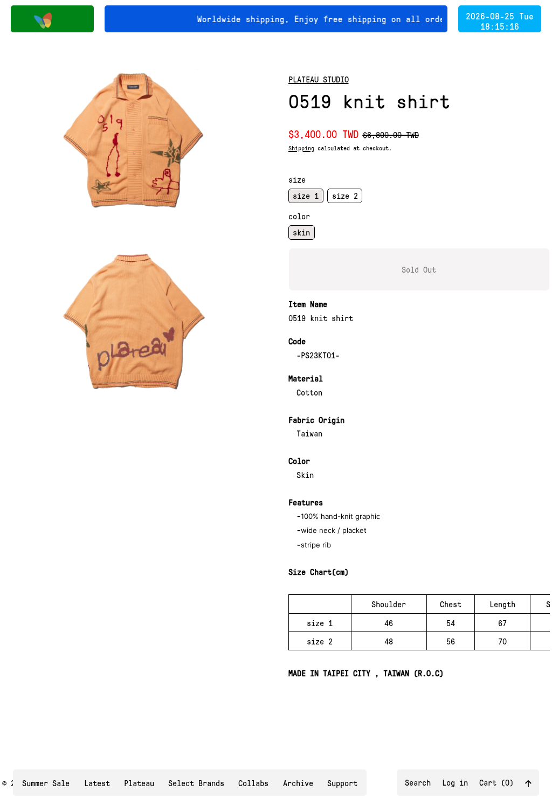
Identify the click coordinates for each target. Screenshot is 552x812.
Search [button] (418, 782)
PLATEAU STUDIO (318, 79)
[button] (132, 140)
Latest (97, 783)
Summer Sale (46, 783)
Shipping (301, 148)
